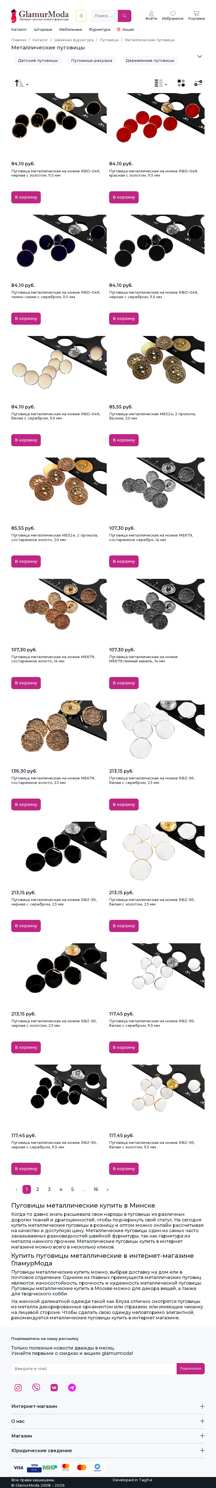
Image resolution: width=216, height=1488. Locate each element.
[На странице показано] (161, 83)
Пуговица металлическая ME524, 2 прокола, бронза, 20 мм (152, 416)
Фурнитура (99, 29)
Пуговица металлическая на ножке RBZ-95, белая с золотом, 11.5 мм (152, 1144)
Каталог (19, 29)
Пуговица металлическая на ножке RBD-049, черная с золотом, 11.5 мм (55, 173)
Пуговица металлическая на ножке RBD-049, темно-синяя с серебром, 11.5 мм (55, 294)
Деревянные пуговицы (150, 60)
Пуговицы (109, 40)
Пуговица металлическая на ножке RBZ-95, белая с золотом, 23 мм (152, 901)
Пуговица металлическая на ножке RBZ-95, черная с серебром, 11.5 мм (54, 1144)
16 (96, 1189)
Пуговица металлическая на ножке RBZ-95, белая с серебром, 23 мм (152, 780)
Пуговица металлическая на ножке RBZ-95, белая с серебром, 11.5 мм (152, 1023)
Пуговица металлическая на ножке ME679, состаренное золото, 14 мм (53, 658)
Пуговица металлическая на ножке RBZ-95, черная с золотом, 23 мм (54, 1023)
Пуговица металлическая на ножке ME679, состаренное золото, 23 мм (53, 780)
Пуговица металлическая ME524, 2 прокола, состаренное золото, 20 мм (54, 537)
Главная (18, 40)
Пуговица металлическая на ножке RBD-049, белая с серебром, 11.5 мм (55, 416)
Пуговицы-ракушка (91, 60)
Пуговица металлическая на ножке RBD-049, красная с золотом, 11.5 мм (153, 173)
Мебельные (70, 29)
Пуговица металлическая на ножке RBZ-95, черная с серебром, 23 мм (54, 901)
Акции (127, 29)
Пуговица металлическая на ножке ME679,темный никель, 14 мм (143, 658)
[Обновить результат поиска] (124, 16)
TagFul (145, 1480)
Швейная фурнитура (74, 40)
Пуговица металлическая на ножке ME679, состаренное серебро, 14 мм (151, 537)
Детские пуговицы (38, 60)
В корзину (26, 197)
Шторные (43, 29)
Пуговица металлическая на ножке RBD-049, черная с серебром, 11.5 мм (153, 294)
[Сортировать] (21, 83)
